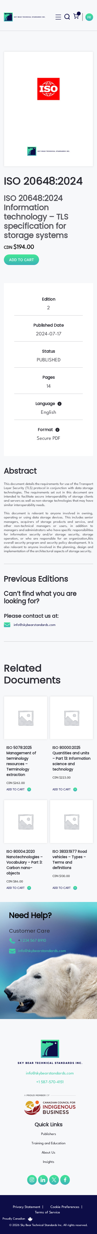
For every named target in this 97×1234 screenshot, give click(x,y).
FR (89, 17)
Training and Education (48, 1143)
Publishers (48, 1134)
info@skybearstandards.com (35, 625)
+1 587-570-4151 (50, 1082)
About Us (48, 1152)
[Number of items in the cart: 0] (76, 16)
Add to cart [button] (15, 789)
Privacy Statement (26, 1207)
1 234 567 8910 (33, 941)
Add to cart (21, 260)
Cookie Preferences (64, 1207)
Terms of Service (47, 1212)
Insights (48, 1162)
